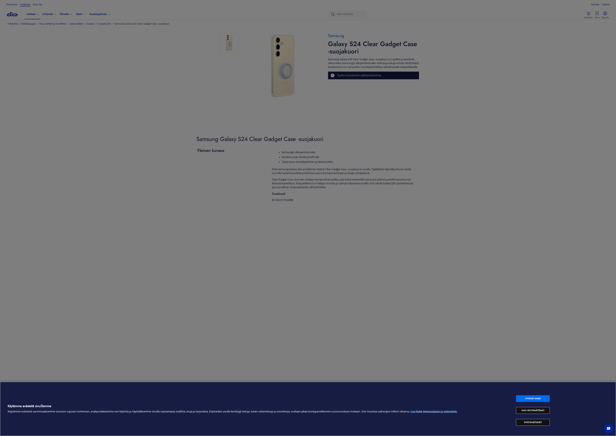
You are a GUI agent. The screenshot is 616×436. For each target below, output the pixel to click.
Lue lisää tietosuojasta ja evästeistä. (434, 411)
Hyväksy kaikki (533, 398)
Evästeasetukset (533, 422)
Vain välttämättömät (532, 410)
